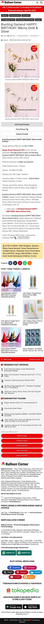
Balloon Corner (17, 620)
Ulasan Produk (22, 134)
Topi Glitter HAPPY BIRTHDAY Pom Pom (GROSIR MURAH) (9, 350)
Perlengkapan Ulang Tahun (25, 20)
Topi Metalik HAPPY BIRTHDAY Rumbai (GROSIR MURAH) (9, 295)
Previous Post (35, 359)
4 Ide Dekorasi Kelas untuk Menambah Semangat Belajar (19, 370)
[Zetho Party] (8, 593)
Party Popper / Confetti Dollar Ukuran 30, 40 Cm (33, 350)
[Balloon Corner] (11, 2)
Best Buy (4, 15)
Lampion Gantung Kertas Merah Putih (19, 380)
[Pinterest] (20, 263)
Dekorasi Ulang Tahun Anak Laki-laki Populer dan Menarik (22, 392)
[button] (29, 263)
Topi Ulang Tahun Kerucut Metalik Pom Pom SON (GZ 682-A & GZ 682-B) (22, 420)
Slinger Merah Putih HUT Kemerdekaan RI (20, 403)
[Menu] (37, 2)
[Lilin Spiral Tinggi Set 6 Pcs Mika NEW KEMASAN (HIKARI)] (11, 310)
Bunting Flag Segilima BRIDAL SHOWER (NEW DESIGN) (22, 415)
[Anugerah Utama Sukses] (25, 593)
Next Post (7, 359)
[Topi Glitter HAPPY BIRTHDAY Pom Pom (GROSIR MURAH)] (11, 337)
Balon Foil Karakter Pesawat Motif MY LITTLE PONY (22, 375)
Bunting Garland (15, 15)
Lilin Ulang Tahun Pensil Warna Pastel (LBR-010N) (32, 323)
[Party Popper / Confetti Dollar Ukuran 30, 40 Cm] (33, 337)
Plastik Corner (22, 441)
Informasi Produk (22, 124)
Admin (5, 40)
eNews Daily (22, 436)
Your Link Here (22, 450)
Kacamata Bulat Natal (13, 408)
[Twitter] (15, 263)
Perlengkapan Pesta (8, 20)
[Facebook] (10, 263)
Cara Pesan (21, 129)
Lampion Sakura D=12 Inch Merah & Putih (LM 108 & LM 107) (22, 426)
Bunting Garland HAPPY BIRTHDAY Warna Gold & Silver (19, 27)
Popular (38, 20)
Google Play (15, 607)
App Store (32, 607)
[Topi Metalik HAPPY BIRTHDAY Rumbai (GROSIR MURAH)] (11, 282)
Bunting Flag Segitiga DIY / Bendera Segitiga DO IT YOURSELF (22, 387)
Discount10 (26, 15)
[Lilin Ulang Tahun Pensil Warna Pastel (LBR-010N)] (33, 310)
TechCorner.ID (22, 446)
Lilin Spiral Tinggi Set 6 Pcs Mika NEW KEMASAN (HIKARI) (10, 323)
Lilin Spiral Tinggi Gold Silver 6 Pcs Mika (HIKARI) (32, 295)
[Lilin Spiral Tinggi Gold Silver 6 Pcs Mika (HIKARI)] (33, 282)
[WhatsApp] (25, 263)
